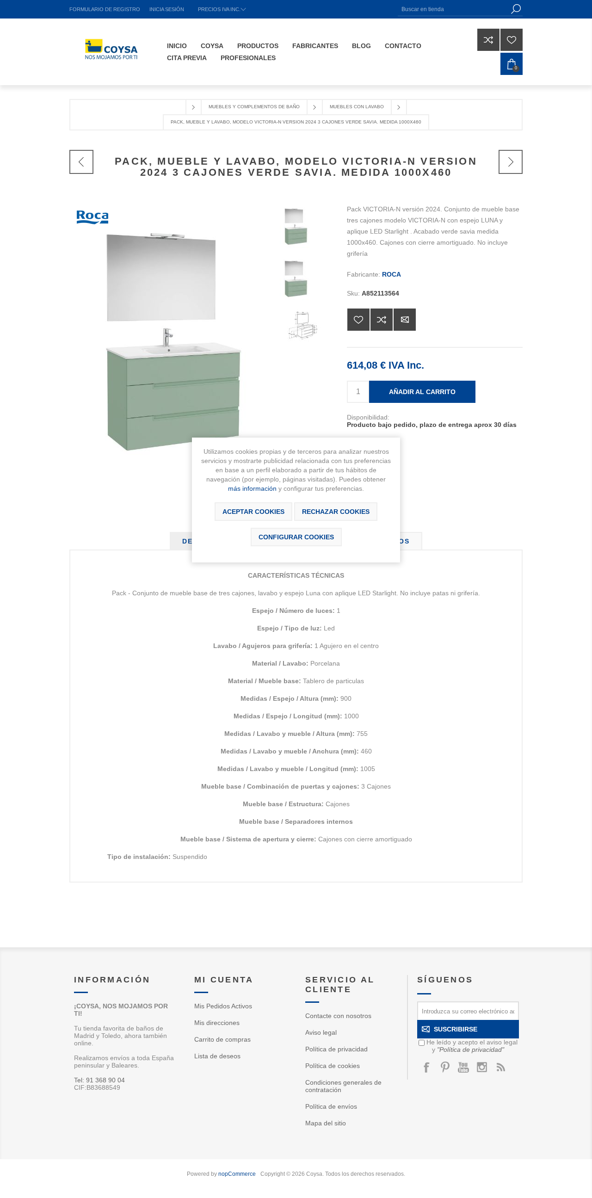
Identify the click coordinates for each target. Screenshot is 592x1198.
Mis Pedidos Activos (223, 1006)
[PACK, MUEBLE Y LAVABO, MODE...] (81, 162)
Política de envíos (331, 1106)
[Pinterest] (445, 1067)
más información (252, 488)
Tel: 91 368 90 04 (99, 1080)
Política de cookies (332, 1065)
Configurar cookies (296, 537)
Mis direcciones (217, 1022)
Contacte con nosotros (338, 1015)
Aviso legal (321, 1032)
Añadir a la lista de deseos (358, 320)
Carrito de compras (222, 1039)
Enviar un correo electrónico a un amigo (405, 320)
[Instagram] (482, 1067)
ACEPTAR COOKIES (253, 511)
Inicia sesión (166, 9)
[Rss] (500, 1067)
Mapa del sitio (325, 1123)
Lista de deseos (217, 1056)
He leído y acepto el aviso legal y (472, 1045)
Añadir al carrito (422, 391)
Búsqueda (516, 9)
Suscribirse (455, 1029)
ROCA (391, 274)
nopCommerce (237, 1174)
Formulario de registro (104, 9)
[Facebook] (426, 1067)
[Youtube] (463, 1067)
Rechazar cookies (336, 511)
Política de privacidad (336, 1049)
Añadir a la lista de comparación (381, 320)
